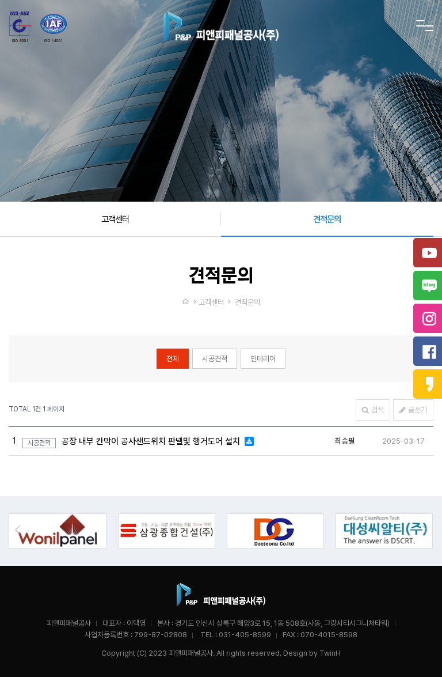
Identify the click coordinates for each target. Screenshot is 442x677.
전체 (172, 358)
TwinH (330, 653)
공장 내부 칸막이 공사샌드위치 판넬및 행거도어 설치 (152, 441)
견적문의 (327, 219)
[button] (424, 530)
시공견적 (214, 358)
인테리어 (263, 358)
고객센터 (115, 219)
